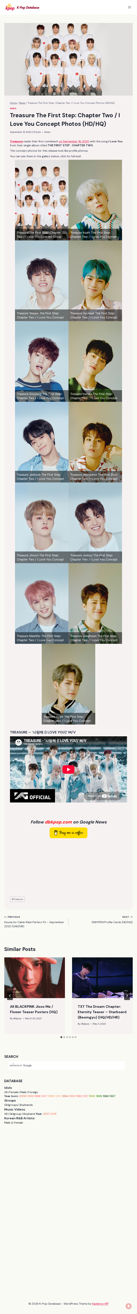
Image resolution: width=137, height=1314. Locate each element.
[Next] (127, 995)
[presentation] (34, 977)
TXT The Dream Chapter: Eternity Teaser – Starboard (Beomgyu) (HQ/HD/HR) (102, 1012)
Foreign (33, 1092)
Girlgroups (11, 1105)
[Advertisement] (68, 867)
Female (13, 1092)
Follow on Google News (69, 822)
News (13, 108)
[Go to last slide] (10, 995)
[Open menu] (129, 7)
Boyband (29, 1114)
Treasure (17, 899)
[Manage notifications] (128, 1306)
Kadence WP (100, 1304)
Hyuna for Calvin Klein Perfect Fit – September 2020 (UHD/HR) (34, 921)
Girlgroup (15, 1114)
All (5, 1092)
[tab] (61, 1037)
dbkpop (17, 1018)
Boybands (26, 1105)
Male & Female (13, 1122)
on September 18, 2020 (74, 141)
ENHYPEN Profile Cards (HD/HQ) (112, 919)
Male (23, 1092)
